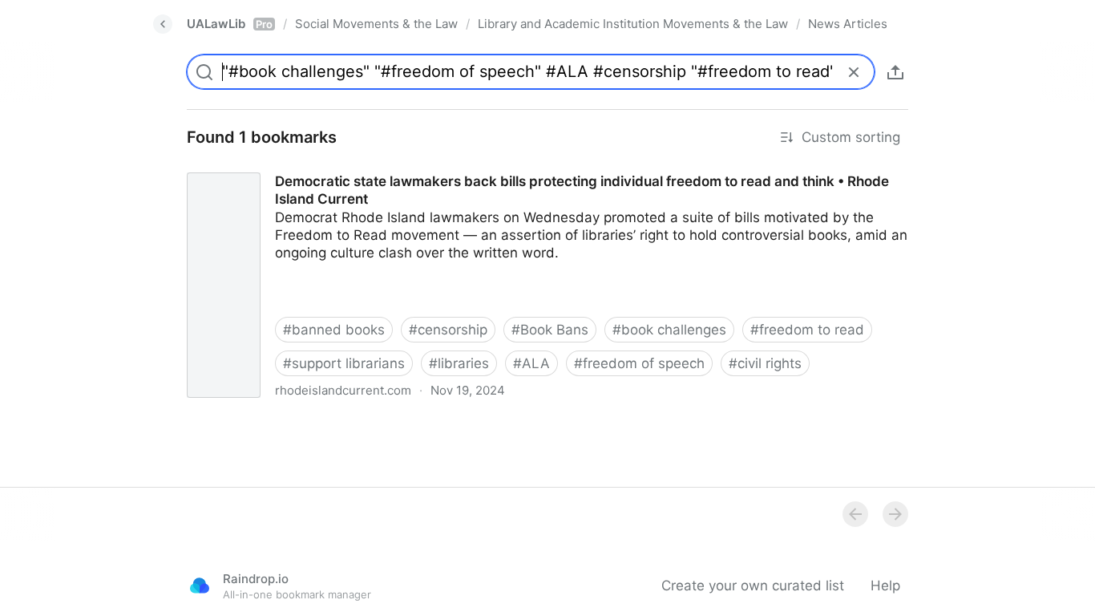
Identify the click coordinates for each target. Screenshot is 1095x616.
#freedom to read (807, 330)
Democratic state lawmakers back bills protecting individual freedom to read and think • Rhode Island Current (526, 167)
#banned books (334, 330)
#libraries (459, 363)
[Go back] (162, 24)
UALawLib (230, 23)
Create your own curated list (752, 586)
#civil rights (765, 363)
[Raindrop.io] (199, 585)
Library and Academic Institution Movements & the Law (633, 23)
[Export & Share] (895, 72)
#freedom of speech (639, 363)
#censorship (448, 330)
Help (885, 586)
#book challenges (669, 330)
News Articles (847, 23)
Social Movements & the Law (376, 23)
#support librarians (344, 363)
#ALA (531, 363)
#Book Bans (549, 330)
